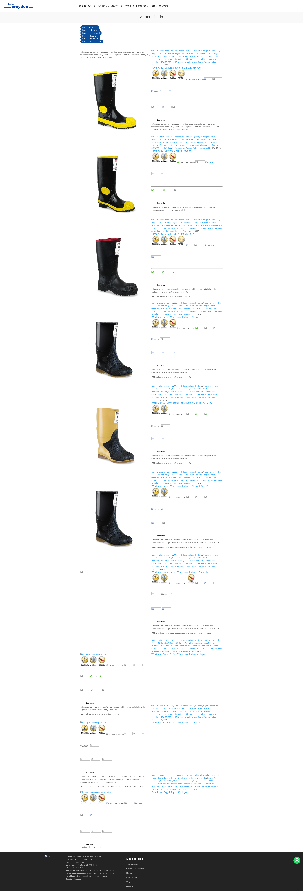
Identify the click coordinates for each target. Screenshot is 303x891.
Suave (159, 231)
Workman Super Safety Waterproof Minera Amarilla (180, 572)
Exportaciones (188, 303)
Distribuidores (132, 877)
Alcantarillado (214, 56)
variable (155, 51)
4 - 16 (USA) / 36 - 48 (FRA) (168, 62)
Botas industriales (90, 35)
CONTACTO (163, 6)
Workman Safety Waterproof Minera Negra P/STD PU (180, 486)
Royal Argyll (197, 51)
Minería (155, 62)
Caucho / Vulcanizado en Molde (198, 148)
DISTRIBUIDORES (142, 6)
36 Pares (212, 222)
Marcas (128, 6)
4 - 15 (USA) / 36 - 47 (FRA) (207, 228)
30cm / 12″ (215, 220)
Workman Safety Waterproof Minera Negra (175, 317)
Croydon (188, 51)
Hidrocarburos (162, 56)
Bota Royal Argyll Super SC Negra (169, 792)
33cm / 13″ (215, 51)
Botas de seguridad (91, 33)
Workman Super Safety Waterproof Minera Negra (178, 654)
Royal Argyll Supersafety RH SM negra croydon (177, 67)
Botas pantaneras (90, 38)
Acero (194, 62)
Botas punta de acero (92, 41)
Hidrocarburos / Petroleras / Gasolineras (201, 59)
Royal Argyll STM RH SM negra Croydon (173, 233)
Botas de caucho (89, 27)
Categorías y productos (109, 6)
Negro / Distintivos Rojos (161, 222)
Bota (181, 62)
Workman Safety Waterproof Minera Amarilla (176, 722)
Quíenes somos (132, 864)
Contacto (129, 886)
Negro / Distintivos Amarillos (163, 53)
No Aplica (206, 51)
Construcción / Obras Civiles (173, 59)
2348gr (215, 53)
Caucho (184, 53)
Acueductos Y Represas (199, 56)
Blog (154, 6)
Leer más (161, 120)
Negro (177, 53)
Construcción (164, 51)
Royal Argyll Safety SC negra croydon (171, 150)
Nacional (198, 303)
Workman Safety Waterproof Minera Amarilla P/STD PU (182, 402)
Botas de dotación (90, 30)
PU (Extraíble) (199, 53)
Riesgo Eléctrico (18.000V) (179, 56)
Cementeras (156, 59)
